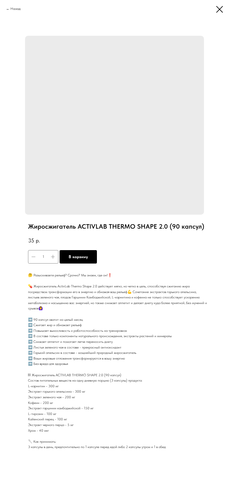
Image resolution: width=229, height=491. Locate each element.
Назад (15, 9)
